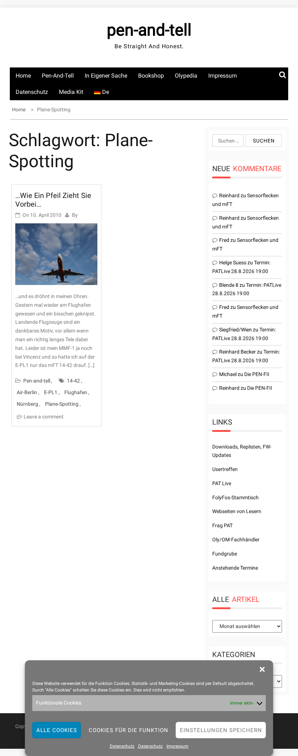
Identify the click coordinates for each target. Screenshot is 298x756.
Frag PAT (222, 525)
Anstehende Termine (235, 568)
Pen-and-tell (58, 75)
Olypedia (186, 75)
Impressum (177, 746)
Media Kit (71, 91)
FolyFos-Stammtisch (235, 497)
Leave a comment (44, 417)
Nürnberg (27, 404)
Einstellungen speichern (221, 730)
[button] (262, 669)
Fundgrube (224, 554)
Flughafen (75, 392)
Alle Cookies (56, 730)
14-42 (73, 381)
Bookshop (151, 75)
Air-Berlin (27, 392)
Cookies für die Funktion (128, 730)
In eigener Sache (106, 75)
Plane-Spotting (61, 404)
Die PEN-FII (256, 374)
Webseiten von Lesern (236, 511)
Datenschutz (122, 746)
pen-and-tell (149, 30)
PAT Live (221, 483)
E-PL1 (50, 392)
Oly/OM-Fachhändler (235, 539)
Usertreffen (225, 469)
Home (23, 75)
